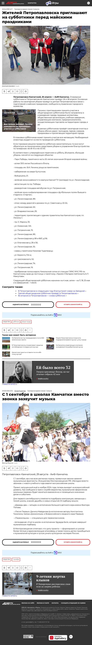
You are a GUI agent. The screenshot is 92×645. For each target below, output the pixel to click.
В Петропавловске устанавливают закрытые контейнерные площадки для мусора (27, 346)
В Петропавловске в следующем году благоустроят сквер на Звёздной (51, 291)
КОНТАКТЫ (55, 603)
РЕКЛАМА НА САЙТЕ (28, 603)
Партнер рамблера (41, 636)
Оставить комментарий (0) (73, 304)
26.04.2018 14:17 (7, 9)
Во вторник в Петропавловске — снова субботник (41, 296)
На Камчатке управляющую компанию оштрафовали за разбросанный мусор (69, 346)
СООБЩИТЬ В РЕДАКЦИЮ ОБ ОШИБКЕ (73, 603)
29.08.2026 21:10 (7, 391)
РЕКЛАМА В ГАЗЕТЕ (43, 603)
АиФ (17, 86)
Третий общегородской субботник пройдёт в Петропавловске (47, 293)
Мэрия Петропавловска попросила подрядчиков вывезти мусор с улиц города (71, 339)
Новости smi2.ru (9, 384)
